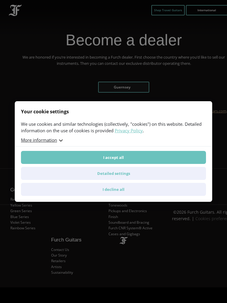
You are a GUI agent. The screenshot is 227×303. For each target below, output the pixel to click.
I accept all (113, 157)
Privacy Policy (129, 130)
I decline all (113, 189)
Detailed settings (113, 173)
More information (39, 140)
